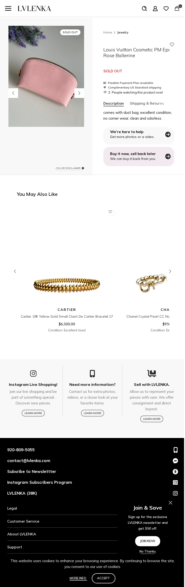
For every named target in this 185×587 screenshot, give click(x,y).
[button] (13, 93)
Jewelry (122, 32)
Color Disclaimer (68, 168)
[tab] (113, 103)
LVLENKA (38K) (22, 493)
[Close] (171, 503)
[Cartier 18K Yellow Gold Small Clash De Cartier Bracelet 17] (67, 255)
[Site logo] (34, 8)
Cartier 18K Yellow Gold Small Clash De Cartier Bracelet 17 (67, 316)
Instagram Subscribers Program (39, 482)
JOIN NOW (147, 541)
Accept (103, 578)
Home (107, 32)
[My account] (155, 8)
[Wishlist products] (166, 8)
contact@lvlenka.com (28, 460)
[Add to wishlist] (172, 44)
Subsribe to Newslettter (31, 471)
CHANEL (169, 309)
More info (78, 578)
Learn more (33, 413)
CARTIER (67, 309)
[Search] (144, 8)
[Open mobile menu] (8, 8)
